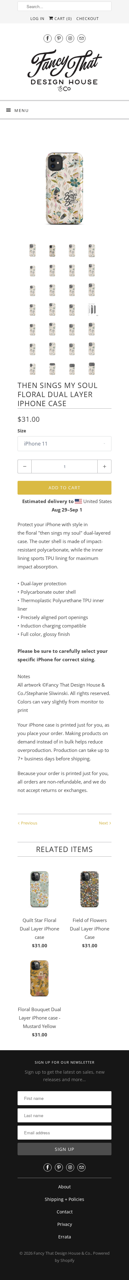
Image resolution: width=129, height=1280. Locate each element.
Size (22, 431)
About (64, 1187)
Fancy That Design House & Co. (62, 1253)
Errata (64, 1237)
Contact (65, 1212)
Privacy (64, 1224)
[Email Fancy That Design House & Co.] (81, 38)
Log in (37, 18)
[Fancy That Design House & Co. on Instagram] (70, 38)
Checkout (87, 18)
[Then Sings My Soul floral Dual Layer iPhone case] (64, 187)
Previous (28, 823)
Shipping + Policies (64, 1199)
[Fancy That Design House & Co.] (64, 71)
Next (104, 823)
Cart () (62, 18)
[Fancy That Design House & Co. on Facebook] (48, 38)
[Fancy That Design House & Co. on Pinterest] (59, 38)
